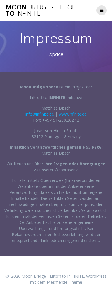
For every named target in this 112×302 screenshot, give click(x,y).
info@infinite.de (39, 114)
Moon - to (42, 10)
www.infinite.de (73, 114)
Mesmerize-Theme (64, 282)
